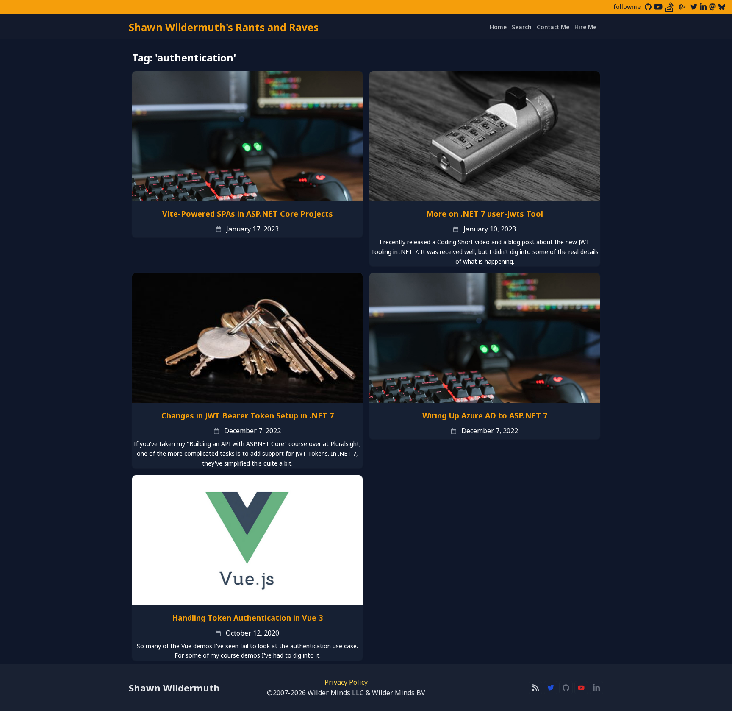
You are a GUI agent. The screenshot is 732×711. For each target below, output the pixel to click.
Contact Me (553, 27)
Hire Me (585, 27)
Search (522, 27)
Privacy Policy (346, 682)
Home (498, 27)
